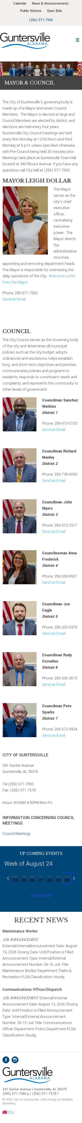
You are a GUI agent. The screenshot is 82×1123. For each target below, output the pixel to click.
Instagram (15, 1059)
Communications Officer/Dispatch (32, 989)
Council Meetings (17, 833)
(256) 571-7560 (41, 20)
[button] (77, 39)
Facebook (6, 1059)
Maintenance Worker (20, 931)
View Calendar (41, 895)
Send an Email (14, 299)
